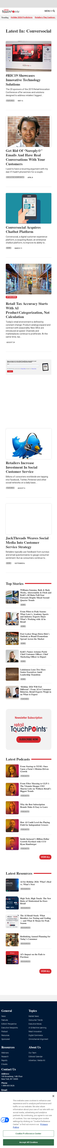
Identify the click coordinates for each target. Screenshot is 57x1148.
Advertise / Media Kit (37, 1061)
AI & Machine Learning (37, 1028)
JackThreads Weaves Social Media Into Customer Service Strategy (27, 542)
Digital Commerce (36, 1035)
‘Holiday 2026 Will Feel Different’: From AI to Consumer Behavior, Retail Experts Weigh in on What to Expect (35, 690)
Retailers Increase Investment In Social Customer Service (21, 467)
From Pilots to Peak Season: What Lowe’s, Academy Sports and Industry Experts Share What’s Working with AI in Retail (34, 616)
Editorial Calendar (36, 1057)
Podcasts (25, 776)
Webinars (5, 1053)
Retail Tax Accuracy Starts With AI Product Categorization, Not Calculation (28, 310)
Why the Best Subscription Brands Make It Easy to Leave (34, 806)
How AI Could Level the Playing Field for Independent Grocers (35, 823)
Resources (25, 889)
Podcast (4, 1032)
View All (45, 857)
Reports (4, 1061)
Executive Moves (35, 1024)
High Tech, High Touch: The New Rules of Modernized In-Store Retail (35, 901)
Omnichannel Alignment (38, 1039)
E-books (4, 1064)
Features (10, 100)
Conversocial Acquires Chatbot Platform (23, 229)
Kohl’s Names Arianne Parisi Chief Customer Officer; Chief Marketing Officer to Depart (34, 654)
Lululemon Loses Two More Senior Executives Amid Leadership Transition (33, 672)
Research (5, 1057)
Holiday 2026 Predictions (22, 17)
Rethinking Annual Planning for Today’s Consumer (35, 938)
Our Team (32, 1053)
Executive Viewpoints (15, 177)
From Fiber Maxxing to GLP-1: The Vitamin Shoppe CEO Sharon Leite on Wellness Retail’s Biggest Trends (35, 787)
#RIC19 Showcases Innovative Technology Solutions (23, 80)
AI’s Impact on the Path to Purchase (32, 956)
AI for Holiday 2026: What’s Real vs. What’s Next (35, 883)
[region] (28, 1120)
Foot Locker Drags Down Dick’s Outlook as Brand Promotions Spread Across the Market (34, 636)
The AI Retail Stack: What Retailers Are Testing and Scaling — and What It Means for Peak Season (35, 919)
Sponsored (5, 1039)
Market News (34, 1016)
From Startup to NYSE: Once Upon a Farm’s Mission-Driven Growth (34, 769)
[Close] (53, 1096)
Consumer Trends (36, 1020)
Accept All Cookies (28, 1142)
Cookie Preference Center (28, 1133)
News (9, 248)
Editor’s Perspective (8, 1024)
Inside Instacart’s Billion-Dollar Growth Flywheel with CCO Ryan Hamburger (34, 841)
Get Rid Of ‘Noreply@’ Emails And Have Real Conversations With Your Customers (25, 157)
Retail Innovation (35, 1032)
